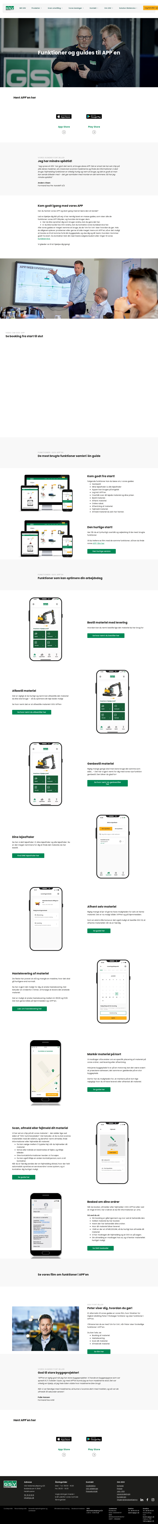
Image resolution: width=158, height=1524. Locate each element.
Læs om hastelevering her (29, 1008)
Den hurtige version (102, 551)
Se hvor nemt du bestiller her (106, 635)
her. (98, 222)
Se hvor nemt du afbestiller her (31, 712)
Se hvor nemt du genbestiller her (107, 783)
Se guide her (99, 930)
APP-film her (98, 543)
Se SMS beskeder (100, 1248)
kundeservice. (44, 238)
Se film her (99, 1351)
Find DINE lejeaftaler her (28, 855)
